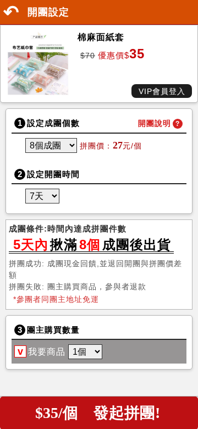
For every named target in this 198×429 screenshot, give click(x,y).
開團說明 (154, 123)
